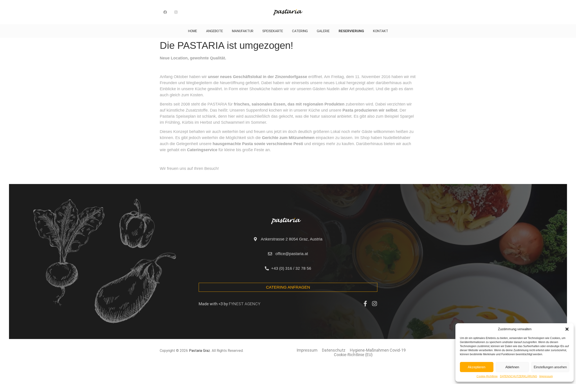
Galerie (323, 31)
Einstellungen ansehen (550, 367)
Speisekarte (272, 31)
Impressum (546, 376)
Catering (300, 31)
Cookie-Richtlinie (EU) (353, 355)
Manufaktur (242, 31)
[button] (567, 329)
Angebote (214, 31)
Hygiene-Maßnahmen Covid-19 (378, 350)
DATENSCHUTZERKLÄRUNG (518, 376)
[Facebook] (165, 12)
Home (192, 31)
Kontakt (380, 31)
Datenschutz (333, 350)
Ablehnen (512, 367)
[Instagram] (176, 12)
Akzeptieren (476, 367)
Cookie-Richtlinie (487, 376)
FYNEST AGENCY (244, 303)
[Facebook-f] (365, 303)
